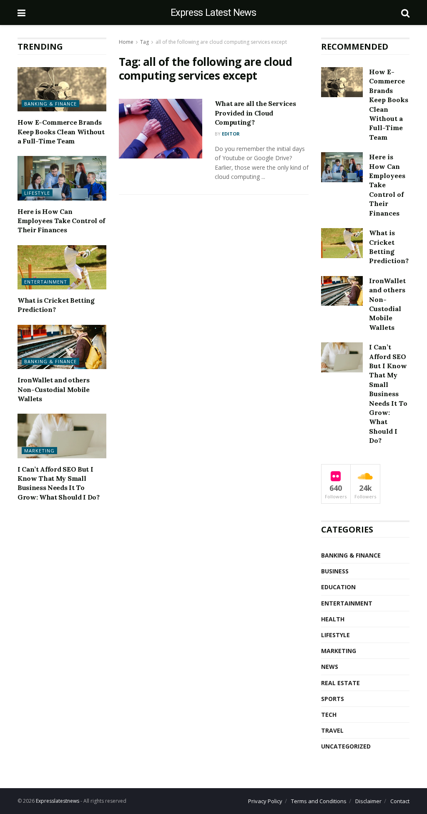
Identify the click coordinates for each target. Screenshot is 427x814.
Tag (144, 41)
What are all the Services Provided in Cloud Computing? (255, 112)
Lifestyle (37, 193)
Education (338, 587)
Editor (231, 134)
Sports (332, 699)
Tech (329, 715)
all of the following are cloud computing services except (221, 41)
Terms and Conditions (319, 801)
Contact (399, 801)
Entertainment (45, 282)
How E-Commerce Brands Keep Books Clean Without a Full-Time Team (61, 131)
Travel (332, 730)
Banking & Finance (50, 103)
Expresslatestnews (57, 800)
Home (126, 41)
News (329, 667)
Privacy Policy (265, 801)
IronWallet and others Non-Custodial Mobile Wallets (54, 389)
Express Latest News (213, 13)
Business (335, 571)
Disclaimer (368, 801)
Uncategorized (346, 746)
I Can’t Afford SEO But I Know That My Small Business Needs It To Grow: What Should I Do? (388, 394)
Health (332, 619)
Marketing (39, 450)
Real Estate (340, 683)
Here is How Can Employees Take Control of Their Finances (61, 220)
